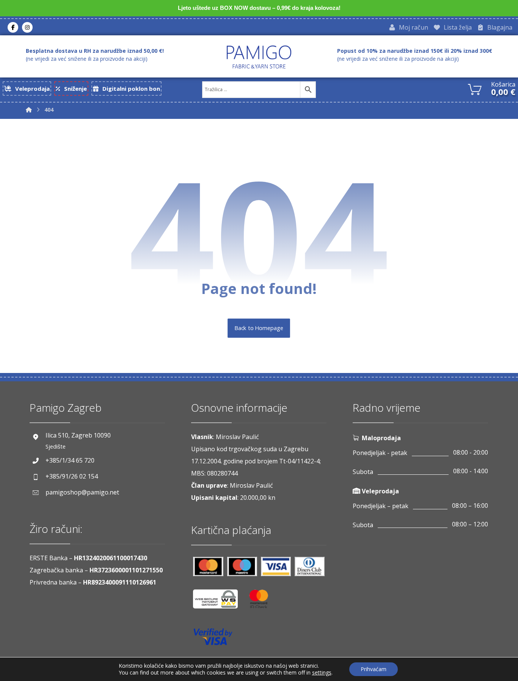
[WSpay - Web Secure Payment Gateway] (219, 602)
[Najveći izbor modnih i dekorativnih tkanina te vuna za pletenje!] (259, 57)
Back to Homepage (259, 328)
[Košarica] (475, 88)
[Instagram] (27, 27)
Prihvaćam (373, 669)
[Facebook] (13, 27)
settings (321, 672)
